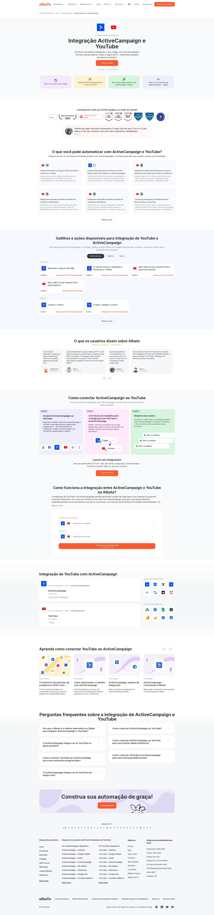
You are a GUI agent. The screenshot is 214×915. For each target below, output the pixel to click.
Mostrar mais (107, 220)
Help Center (132, 854)
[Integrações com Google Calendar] (163, 617)
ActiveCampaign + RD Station (74, 866)
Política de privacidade (80, 899)
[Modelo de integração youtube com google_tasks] (59, 173)
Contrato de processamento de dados (105, 899)
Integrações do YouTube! (163, 275)
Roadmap (131, 866)
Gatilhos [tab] (111, 256)
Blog (129, 850)
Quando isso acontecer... (68, 518)
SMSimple (43, 867)
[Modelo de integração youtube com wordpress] (59, 201)
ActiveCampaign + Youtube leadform (77, 878)
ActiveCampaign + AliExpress (74, 870)
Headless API (152, 876)
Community (132, 870)
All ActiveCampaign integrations (75, 846)
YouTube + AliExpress (108, 870)
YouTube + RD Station (108, 866)
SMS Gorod (44, 863)
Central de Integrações (46, 13)
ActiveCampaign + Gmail (72, 858)
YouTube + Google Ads (109, 874)
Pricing (130, 846)
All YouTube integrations (109, 846)
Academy (131, 858)
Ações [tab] (121, 256)
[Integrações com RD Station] (163, 584)
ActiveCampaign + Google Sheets (76, 854)
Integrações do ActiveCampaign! (69, 275)
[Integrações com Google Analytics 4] (155, 617)
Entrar (136, 4)
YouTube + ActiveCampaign (110, 862)
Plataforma (72, 4)
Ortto (41, 847)
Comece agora (107, 805)
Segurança (155, 899)
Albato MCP (151, 872)
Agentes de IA (133, 877)
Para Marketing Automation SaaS (159, 868)
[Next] (109, 378)
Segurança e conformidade (157, 860)
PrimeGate (43, 851)
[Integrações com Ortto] (155, 584)
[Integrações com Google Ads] (147, 609)
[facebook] (156, 907)
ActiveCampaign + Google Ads (75, 874)
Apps (99, 4)
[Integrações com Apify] (171, 592)
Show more (43, 881)
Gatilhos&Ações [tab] (96, 256)
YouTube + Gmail (106, 858)
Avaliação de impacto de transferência (134, 899)
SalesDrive (43, 875)
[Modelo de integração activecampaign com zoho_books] (107, 173)
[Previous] (104, 378)
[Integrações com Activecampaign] (171, 584)
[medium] (172, 907)
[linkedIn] (162, 907)
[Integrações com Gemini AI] (171, 609)
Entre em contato (169, 899)
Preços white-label (154, 853)
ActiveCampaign (66, 13)
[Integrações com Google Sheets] (163, 609)
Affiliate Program (134, 873)
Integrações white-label (156, 849)
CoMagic (43, 859)
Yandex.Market (45, 871)
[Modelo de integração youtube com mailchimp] (154, 173)
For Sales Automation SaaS (157, 864)
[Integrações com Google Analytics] (147, 617)
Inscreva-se (147, 4)
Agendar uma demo (165, 4)
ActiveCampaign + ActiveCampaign (76, 862)
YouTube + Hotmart (107, 850)
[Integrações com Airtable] (147, 592)
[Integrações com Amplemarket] (163, 592)
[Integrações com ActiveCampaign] (147, 584)
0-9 (64, 828)
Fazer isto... (63, 531)
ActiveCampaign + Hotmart (73, 850)
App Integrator (133, 862)
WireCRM (43, 855)
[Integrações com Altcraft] (155, 592)
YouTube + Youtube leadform (111, 878)
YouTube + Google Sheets (110, 854)
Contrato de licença (62, 899)
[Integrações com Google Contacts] (171, 617)
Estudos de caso (153, 857)
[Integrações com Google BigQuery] (155, 609)
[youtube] (167, 907)
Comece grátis (107, 63)
